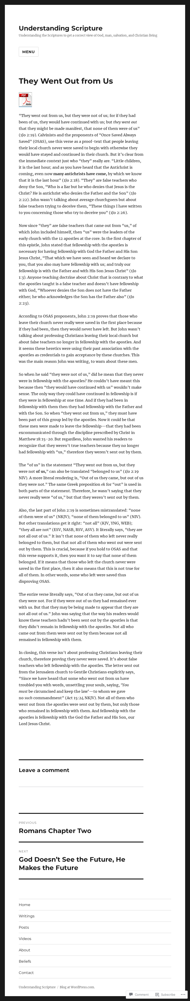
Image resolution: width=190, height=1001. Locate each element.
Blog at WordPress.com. (77, 987)
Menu (28, 52)
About (24, 950)
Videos (25, 939)
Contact (26, 972)
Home (24, 905)
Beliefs (25, 961)
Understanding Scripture (61, 28)
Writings (27, 916)
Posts (24, 927)
